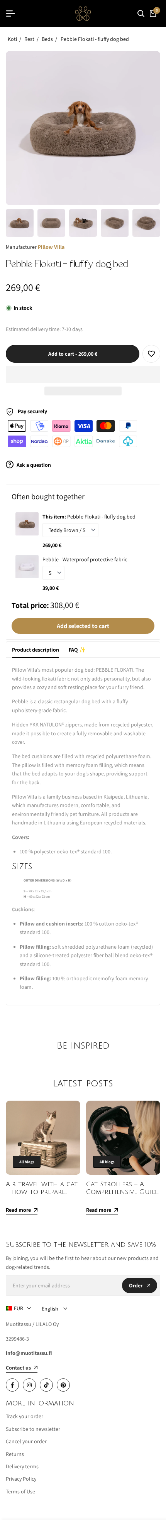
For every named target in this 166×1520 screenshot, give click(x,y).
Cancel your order (26, 1441)
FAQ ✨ (77, 649)
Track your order (24, 1416)
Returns (15, 1454)
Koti (12, 38)
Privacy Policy (21, 1478)
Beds (47, 38)
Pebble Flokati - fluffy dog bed (95, 38)
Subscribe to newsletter (33, 1428)
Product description (35, 649)
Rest (29, 38)
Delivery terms (22, 1466)
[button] (83, 374)
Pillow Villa (51, 246)
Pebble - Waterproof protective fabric (84, 559)
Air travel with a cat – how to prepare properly (42, 1192)
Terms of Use (20, 1491)
